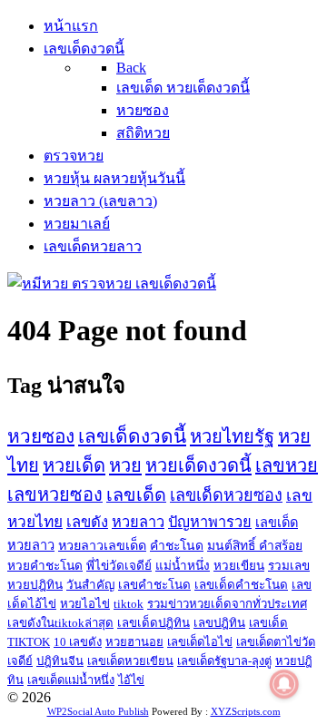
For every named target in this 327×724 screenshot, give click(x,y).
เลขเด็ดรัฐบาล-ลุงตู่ (224, 661)
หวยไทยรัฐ (232, 436)
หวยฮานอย (134, 642)
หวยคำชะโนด (45, 565)
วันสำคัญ (90, 585)
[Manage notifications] (284, 684)
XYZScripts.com (246, 711)
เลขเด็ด (136, 494)
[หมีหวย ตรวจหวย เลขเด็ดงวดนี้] (111, 283)
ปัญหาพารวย (210, 522)
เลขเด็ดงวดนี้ (132, 436)
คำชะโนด (176, 546)
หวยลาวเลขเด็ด (102, 545)
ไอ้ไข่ (131, 680)
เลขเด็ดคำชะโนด (241, 585)
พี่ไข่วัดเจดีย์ (119, 565)
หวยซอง (40, 436)
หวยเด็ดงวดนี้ (198, 465)
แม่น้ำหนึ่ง (182, 565)
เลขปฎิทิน (219, 623)
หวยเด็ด (74, 465)
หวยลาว (138, 522)
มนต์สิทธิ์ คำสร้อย (254, 546)
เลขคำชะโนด (154, 585)
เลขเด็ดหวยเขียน (130, 661)
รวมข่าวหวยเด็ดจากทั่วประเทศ (227, 604)
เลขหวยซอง (55, 494)
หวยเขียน (238, 565)
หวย (125, 465)
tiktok (129, 604)
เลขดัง (87, 522)
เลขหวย (286, 465)
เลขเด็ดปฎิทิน (153, 623)
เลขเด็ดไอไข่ (200, 642)
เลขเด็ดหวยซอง (226, 495)
